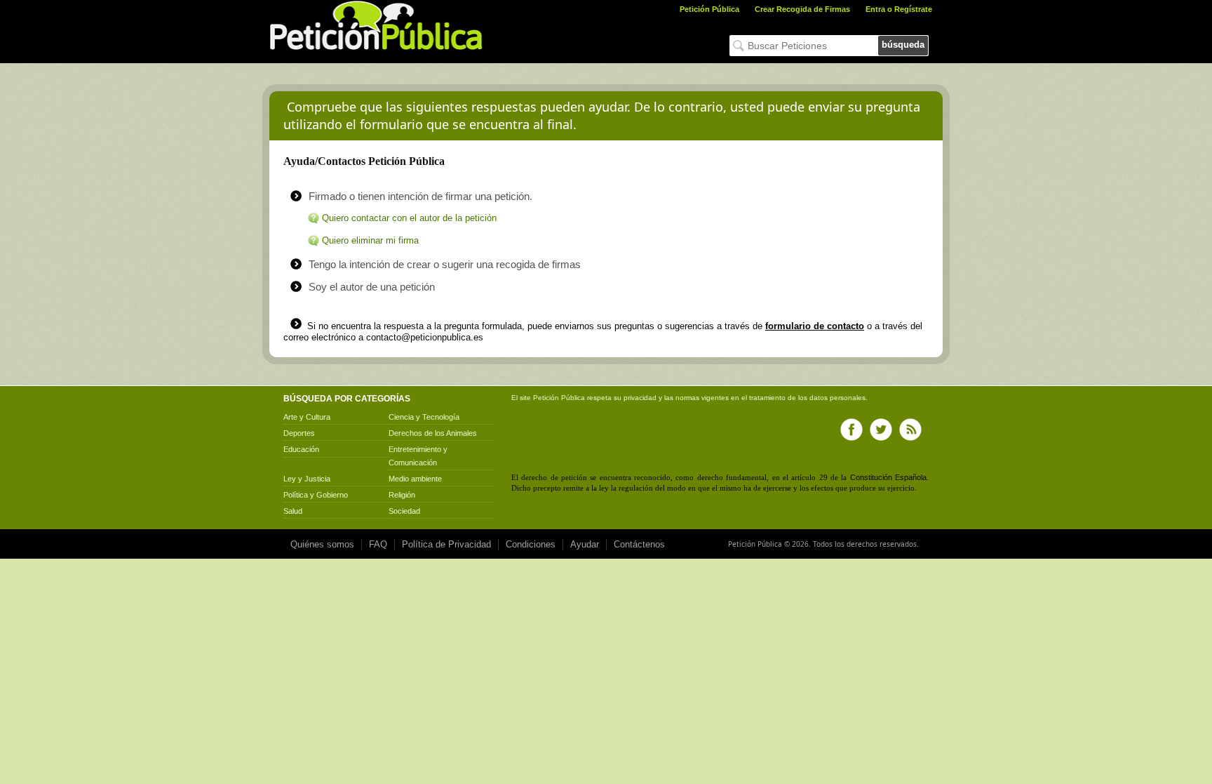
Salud (292, 511)
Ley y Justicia (306, 478)
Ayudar (584, 544)
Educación (301, 449)
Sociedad (404, 511)
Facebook (851, 429)
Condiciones (531, 544)
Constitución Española (888, 477)
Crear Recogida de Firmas (802, 9)
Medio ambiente (415, 478)
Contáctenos (639, 544)
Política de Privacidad (446, 544)
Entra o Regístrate (899, 9)
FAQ (378, 544)
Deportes (299, 433)
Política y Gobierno (315, 495)
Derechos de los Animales (433, 433)
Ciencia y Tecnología (424, 417)
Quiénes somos (322, 544)
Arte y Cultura (306, 417)
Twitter (881, 429)
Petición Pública (709, 9)
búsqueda (903, 44)
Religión (402, 495)
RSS (910, 429)
